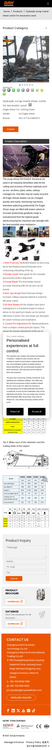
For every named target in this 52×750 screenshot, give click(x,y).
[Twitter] (18, 711)
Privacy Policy (33, 742)
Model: (6, 113)
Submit (14, 578)
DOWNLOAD (14, 601)
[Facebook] (8, 711)
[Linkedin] (13, 711)
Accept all (37, 411)
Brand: (6, 118)
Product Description (16, 141)
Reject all (15, 411)
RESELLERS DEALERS (21, 697)
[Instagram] (29, 711)
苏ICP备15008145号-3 (38, 746)
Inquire (10, 129)
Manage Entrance (14, 742)
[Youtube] (23, 711)
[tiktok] (34, 711)
